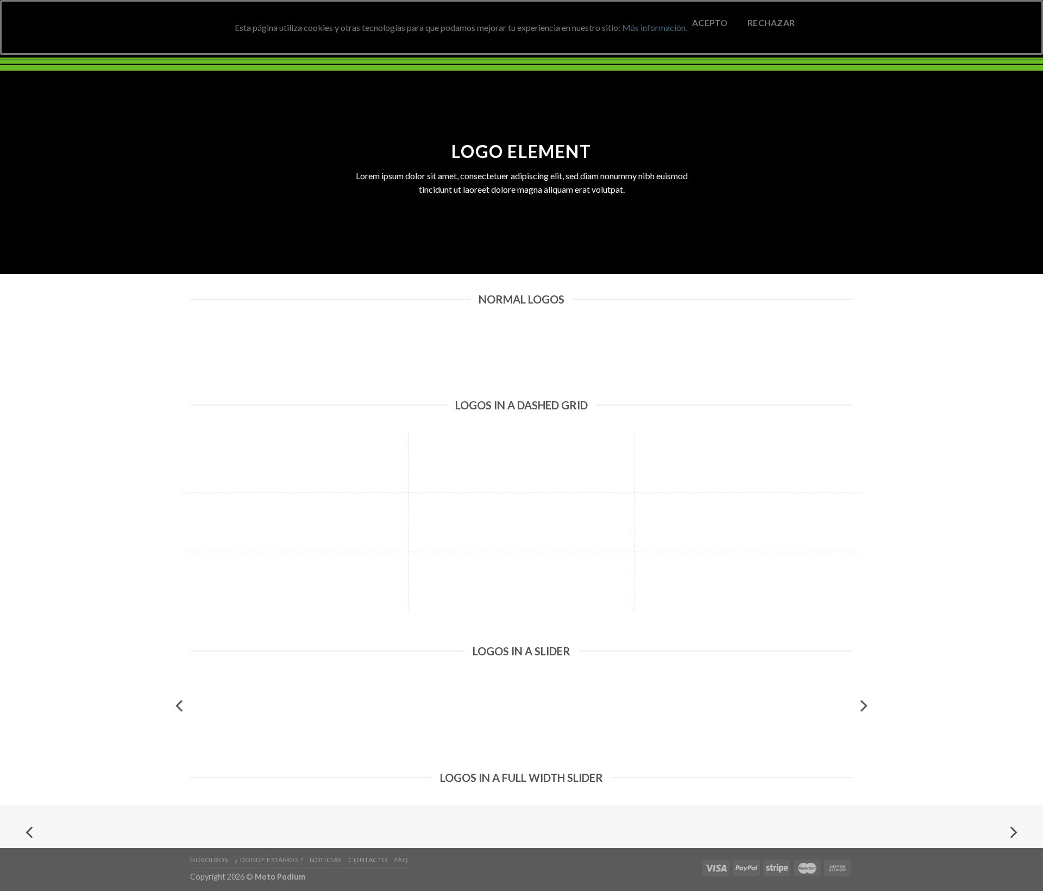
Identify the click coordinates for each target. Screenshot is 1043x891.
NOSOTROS (209, 860)
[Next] (862, 706)
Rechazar (771, 23)
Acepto (710, 23)
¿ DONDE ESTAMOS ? (269, 860)
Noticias (326, 860)
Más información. (654, 27)
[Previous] (180, 706)
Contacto (367, 860)
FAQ (401, 860)
